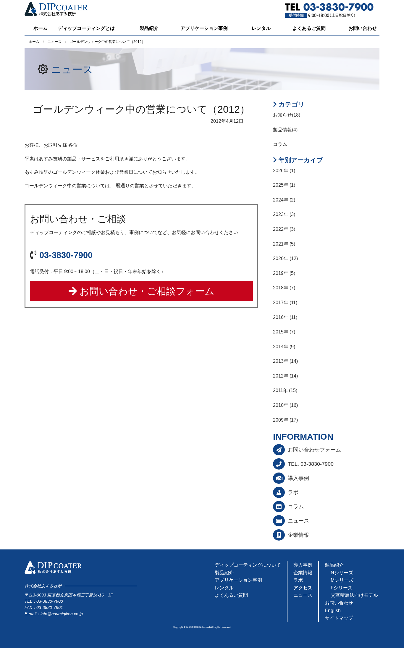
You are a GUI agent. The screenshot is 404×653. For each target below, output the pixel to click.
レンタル (261, 28)
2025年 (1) (284, 185)
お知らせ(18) (286, 114)
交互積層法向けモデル (354, 595)
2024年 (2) (284, 199)
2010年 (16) (285, 405)
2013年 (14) (285, 361)
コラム (296, 506)
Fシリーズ (342, 587)
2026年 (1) (284, 170)
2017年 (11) (285, 302)
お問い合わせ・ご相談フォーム (145, 291)
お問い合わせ (362, 28)
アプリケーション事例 (204, 28)
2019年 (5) (284, 273)
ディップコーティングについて (248, 564)
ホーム (40, 28)
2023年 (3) (284, 214)
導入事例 (298, 478)
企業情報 (298, 535)
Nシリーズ (342, 572)
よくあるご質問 (309, 28)
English (333, 610)
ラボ (293, 492)
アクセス (302, 587)
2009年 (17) (285, 420)
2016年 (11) (285, 317)
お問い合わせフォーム (314, 450)
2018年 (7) (284, 287)
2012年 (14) (285, 375)
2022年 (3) (284, 229)
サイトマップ (339, 617)
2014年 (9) (284, 346)
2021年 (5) (284, 243)
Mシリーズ (342, 580)
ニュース (72, 69)
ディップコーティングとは (86, 28)
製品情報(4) (285, 129)
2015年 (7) (284, 331)
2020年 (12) (285, 258)
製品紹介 (149, 28)
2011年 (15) (285, 390)
